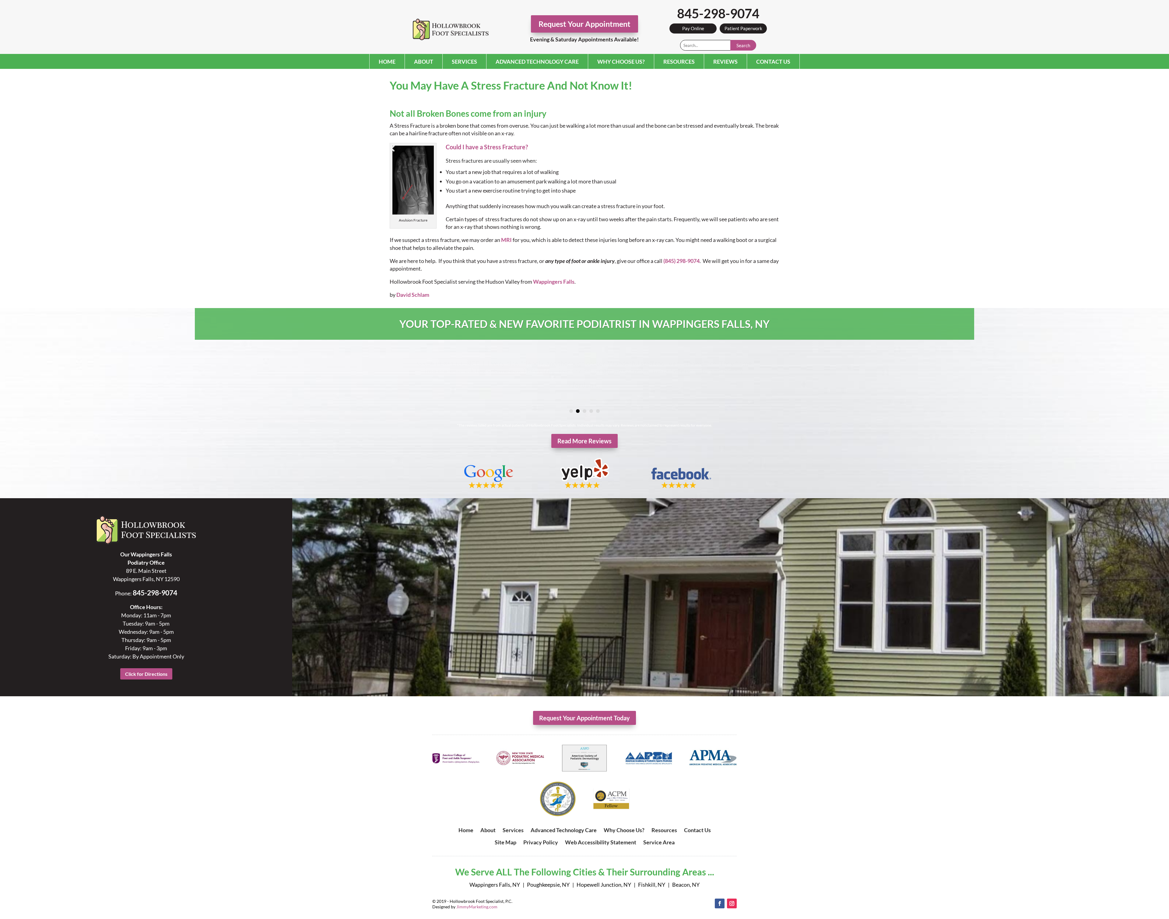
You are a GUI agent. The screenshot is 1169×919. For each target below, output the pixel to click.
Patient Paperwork (743, 28)
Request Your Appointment (584, 23)
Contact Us (773, 61)
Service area (659, 842)
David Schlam (412, 294)
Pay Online (693, 28)
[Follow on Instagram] (732, 903)
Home (387, 61)
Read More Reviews (584, 441)
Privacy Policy (540, 842)
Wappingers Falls (553, 281)
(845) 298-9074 (681, 260)
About (423, 61)
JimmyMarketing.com (476, 906)
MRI (506, 239)
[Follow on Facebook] (720, 903)
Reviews (725, 61)
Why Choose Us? (621, 61)
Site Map (505, 842)
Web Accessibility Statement (600, 842)
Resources (679, 61)
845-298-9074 (718, 13)
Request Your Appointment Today (584, 718)
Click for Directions (146, 674)
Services (464, 61)
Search (743, 45)
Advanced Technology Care (537, 61)
